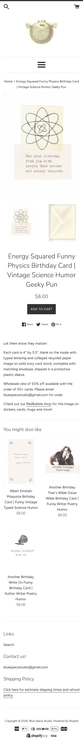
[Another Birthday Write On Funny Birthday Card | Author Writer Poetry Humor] (20, 548)
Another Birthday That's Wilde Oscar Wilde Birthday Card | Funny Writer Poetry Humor (62, 498)
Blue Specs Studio (40, 721)
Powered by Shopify (65, 721)
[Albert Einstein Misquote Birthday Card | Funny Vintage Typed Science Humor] (20, 461)
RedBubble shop (38, 404)
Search (8, 645)
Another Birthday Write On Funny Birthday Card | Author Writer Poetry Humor (21, 588)
